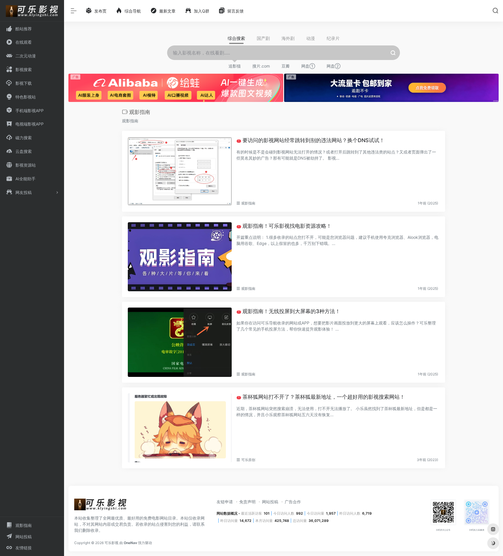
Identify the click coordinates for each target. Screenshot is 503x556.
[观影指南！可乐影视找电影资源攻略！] (180, 257)
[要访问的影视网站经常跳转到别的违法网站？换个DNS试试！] (180, 171)
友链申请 (225, 501)
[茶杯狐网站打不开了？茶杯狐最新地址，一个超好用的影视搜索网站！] (180, 428)
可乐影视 (111, 543)
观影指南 (248, 203)
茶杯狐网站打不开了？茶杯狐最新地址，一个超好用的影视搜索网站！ (321, 397)
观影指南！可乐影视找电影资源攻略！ (285, 226)
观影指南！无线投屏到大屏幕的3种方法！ (289, 311)
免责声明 (247, 501)
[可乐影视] (100, 506)
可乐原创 (248, 460)
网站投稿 (270, 501)
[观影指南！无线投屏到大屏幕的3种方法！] (180, 342)
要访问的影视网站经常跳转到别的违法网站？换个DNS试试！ (311, 140)
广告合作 (293, 501)
